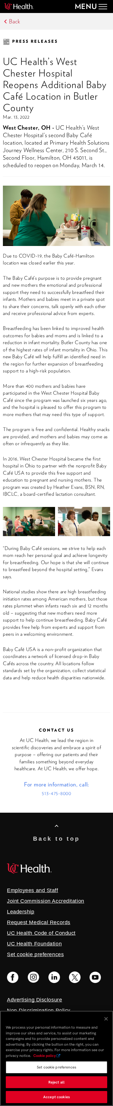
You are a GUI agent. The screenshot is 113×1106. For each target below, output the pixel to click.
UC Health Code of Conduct (41, 933)
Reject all (56, 1082)
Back (14, 21)
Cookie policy (44, 1055)
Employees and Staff (32, 890)
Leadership (20, 912)
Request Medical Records (38, 922)
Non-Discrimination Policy (38, 1010)
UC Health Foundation (34, 944)
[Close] (106, 1018)
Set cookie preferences (56, 1067)
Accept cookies (56, 1096)
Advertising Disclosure (34, 1000)
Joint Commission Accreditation (45, 901)
